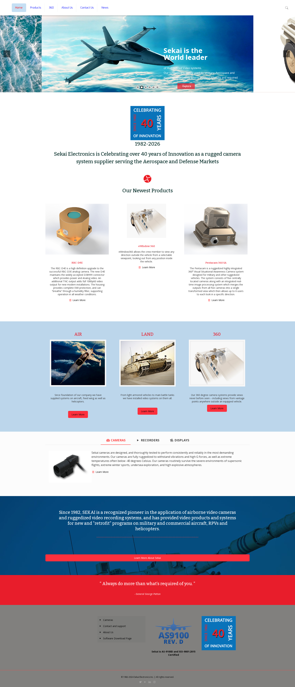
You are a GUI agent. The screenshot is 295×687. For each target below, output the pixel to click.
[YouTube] (145, 682)
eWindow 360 (146, 246)
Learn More (79, 300)
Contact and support (114, 626)
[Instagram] (154, 682)
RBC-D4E (77, 262)
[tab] (116, 440)
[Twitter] (140, 682)
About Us (108, 632)
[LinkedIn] (150, 682)
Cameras (108, 620)
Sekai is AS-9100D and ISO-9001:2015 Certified (173, 653)
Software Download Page (117, 638)
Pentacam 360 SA (216, 262)
